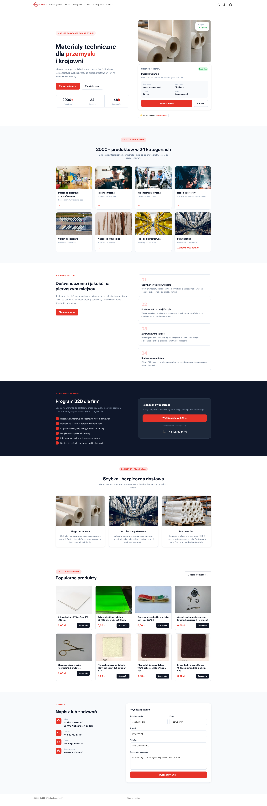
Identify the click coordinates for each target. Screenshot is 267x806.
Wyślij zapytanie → (168, 774)
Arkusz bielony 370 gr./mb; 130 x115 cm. (73, 618)
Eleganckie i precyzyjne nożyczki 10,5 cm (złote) (69, 666)
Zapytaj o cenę (92, 86)
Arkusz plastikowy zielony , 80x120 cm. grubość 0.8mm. (112, 618)
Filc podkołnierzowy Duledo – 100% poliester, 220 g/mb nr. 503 (112, 668)
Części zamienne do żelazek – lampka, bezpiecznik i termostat (192, 618)
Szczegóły (83, 625)
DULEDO (43, 798)
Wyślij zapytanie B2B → (174, 418)
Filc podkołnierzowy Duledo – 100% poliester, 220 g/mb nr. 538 (152, 668)
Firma (172, 716)
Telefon (133, 740)
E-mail (133, 728)
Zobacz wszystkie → (198, 575)
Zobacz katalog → (67, 86)
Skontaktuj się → (67, 312)
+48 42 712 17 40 (174, 431)
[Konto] (224, 5)
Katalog (201, 103)
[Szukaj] (219, 5)
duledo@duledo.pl (73, 743)
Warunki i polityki (133, 798)
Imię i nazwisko (136, 716)
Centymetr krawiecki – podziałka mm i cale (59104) (153, 618)
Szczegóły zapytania (139, 752)
